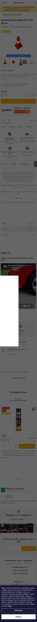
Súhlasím (19, 617)
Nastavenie (18, 610)
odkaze (9, 606)
